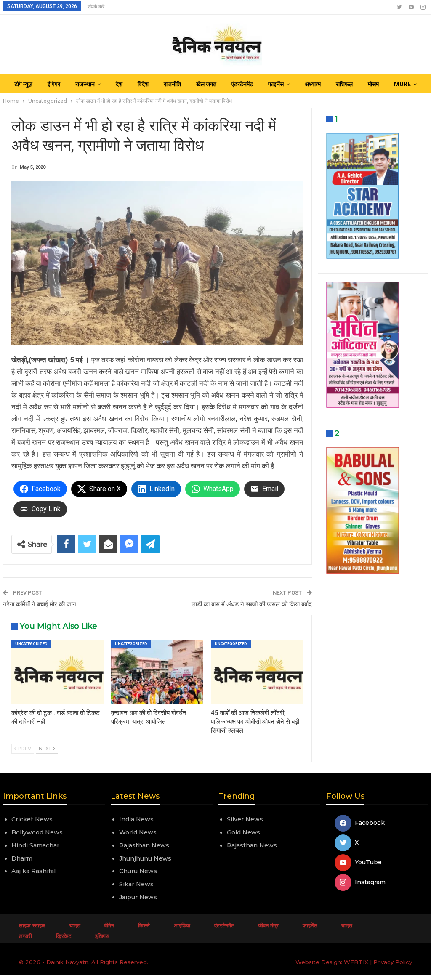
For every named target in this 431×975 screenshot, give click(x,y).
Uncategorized (31, 644)
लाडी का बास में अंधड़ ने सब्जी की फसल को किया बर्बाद (252, 604)
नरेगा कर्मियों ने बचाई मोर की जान (39, 604)
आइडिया (182, 925)
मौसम (373, 84)
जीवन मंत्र (268, 925)
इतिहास (102, 935)
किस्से (144, 925)
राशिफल (344, 84)
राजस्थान (85, 84)
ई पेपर (54, 84)
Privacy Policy (392, 962)
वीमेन (109, 925)
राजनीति (172, 84)
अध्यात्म (313, 84)
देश (119, 84)
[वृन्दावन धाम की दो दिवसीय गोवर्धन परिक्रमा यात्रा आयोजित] (157, 672)
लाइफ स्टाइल (32, 925)
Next (46, 749)
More (402, 84)
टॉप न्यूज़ (23, 84)
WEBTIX (356, 962)
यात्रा (74, 925)
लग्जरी (25, 935)
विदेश (143, 84)
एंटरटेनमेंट (242, 84)
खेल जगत (206, 84)
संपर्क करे (96, 7)
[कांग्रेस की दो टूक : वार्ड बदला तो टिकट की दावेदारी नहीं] (57, 672)
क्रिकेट (63, 935)
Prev (24, 749)
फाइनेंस (276, 84)
